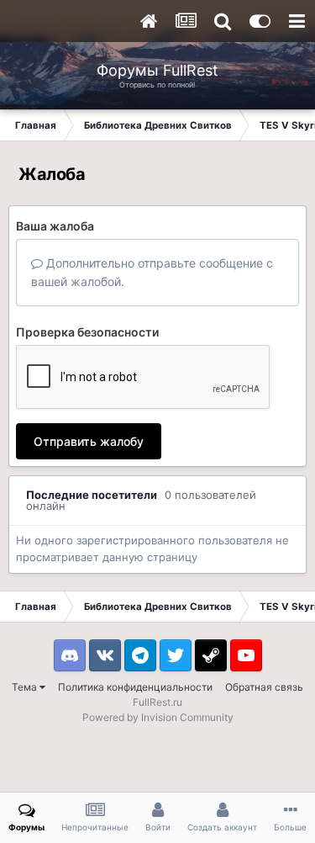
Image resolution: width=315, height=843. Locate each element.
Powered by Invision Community (158, 717)
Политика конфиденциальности (135, 687)
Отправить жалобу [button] (89, 441)
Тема (25, 687)
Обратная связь (264, 687)
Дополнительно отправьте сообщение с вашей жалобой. (152, 272)
